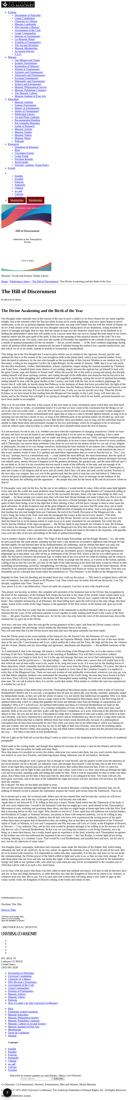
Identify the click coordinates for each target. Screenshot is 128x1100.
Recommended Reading (27, 120)
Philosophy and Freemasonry (30, 81)
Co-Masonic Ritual (25, 39)
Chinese (19, 187)
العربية (18, 191)
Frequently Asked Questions (23, 1011)
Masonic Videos (23, 135)
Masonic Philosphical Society (23, 1017)
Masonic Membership (26, 48)
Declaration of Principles (28, 15)
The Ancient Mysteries (26, 45)
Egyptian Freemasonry (26, 78)
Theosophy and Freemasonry (30, 75)
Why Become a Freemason (22, 982)
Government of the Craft (27, 30)
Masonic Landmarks (25, 24)
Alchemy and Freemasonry (29, 72)
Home (4, 281)
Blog (17, 150)
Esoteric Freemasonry (26, 63)
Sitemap (12, 1035)
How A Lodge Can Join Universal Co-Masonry (33, 1003)
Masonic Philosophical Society (31, 87)
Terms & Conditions (18, 1032)
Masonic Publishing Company (30, 90)
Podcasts (19, 141)
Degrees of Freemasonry (27, 36)
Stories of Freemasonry (27, 111)
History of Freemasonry (27, 108)
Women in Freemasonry (27, 69)
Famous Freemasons (25, 105)
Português (20, 184)
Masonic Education (18, 1014)
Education (13, 99)
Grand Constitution (25, 18)
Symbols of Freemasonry (28, 42)
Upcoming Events (24, 153)
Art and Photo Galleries (27, 117)
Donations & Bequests (26, 147)
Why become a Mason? (27, 27)
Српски (19, 194)
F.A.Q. (18, 54)
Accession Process (24, 51)
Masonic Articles (23, 129)
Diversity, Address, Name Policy (32, 165)
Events (11, 168)
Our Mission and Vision (27, 60)
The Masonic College (26, 93)
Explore (12, 12)
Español (19, 178)
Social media (21, 162)
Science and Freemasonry (28, 84)
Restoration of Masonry (27, 66)
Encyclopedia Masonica (27, 123)
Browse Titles (8, 910)
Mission (12, 57)
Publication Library (25, 114)
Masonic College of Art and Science (27, 1023)
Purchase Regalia (24, 159)
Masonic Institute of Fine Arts (30, 96)
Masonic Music (23, 138)
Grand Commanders (25, 33)
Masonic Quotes (23, 132)
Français (19, 181)
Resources (13, 144)
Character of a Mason (26, 21)
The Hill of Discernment (45, 281)
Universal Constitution (20, 976)
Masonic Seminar (24, 102)
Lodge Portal (21, 156)
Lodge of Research (25, 126)
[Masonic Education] (10, 172)
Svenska (19, 197)
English (19, 175)
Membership (17, 200)
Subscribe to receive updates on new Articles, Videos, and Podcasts (45, 1075)
